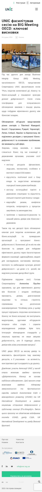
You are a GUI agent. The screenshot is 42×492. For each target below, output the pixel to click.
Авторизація (35, 3)
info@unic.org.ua (23, 466)
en (3, 482)
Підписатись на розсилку (21, 476)
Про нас (5, 439)
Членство (20, 439)
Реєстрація (20, 3)
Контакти (20, 442)
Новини (5, 442)
